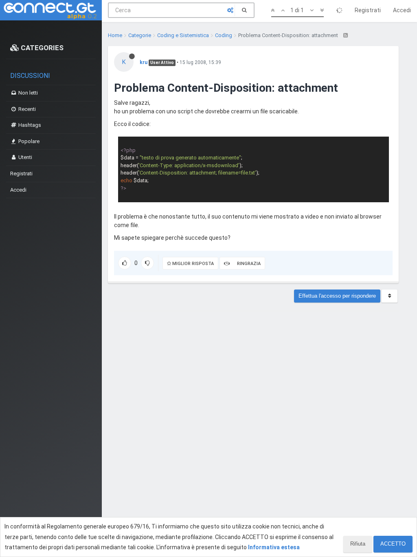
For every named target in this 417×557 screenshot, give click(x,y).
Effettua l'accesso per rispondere (337, 296)
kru (143, 62)
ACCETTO (393, 544)
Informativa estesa (274, 547)
